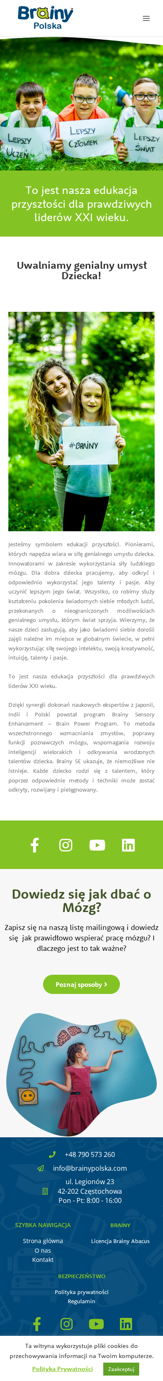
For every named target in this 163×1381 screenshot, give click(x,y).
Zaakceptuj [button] (121, 1369)
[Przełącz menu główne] (146, 18)
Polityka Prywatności (62, 1369)
